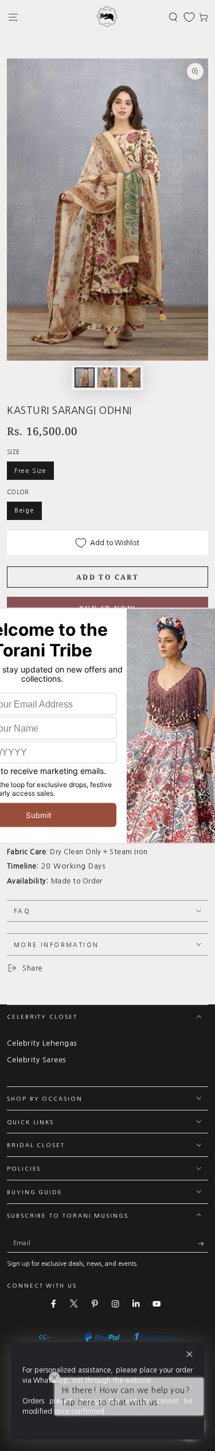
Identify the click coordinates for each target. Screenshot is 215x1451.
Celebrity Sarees (36, 1059)
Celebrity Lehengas (42, 1043)
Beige (24, 510)
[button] (173, 17)
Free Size (30, 470)
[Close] (189, 1354)
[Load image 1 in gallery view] (85, 377)
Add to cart (107, 577)
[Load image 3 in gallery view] (130, 377)
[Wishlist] (189, 17)
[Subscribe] (203, 1244)
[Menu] (13, 17)
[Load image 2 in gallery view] (107, 377)
